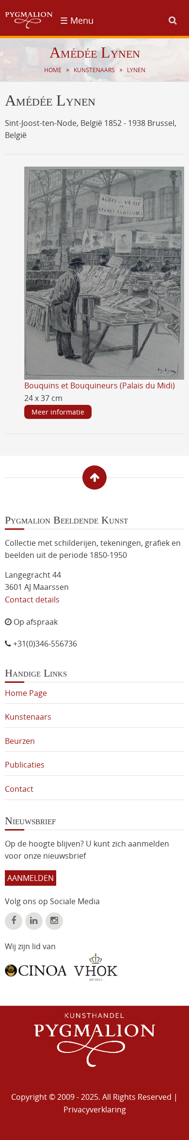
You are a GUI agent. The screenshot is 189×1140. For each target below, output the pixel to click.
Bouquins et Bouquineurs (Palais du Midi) (99, 385)
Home (53, 70)
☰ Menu (77, 20)
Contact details (32, 599)
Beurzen (20, 741)
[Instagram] (54, 921)
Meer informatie (58, 411)
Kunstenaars (94, 70)
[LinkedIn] (34, 921)
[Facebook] (13, 921)
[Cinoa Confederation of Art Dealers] (35, 967)
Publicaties (25, 764)
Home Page (26, 693)
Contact (19, 789)
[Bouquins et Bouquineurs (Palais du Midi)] (104, 272)
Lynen (136, 70)
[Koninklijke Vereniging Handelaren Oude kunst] (96, 967)
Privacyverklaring (94, 1109)
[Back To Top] (94, 477)
